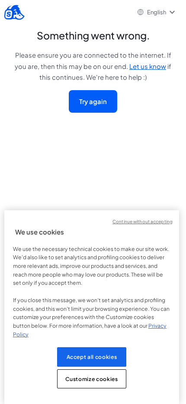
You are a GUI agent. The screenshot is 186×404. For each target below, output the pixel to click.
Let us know (147, 66)
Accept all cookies (92, 356)
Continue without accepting (142, 221)
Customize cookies (91, 378)
